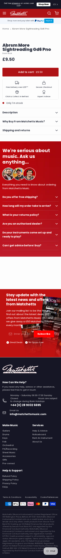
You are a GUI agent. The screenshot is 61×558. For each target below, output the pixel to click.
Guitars (6, 430)
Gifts (4, 459)
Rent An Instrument (42, 438)
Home (5, 28)
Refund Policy (9, 476)
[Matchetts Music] (19, 13)
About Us (37, 441)
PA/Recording (9, 448)
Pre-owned (8, 463)
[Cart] (55, 13)
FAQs (5, 486)
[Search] (48, 13)
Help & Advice (39, 430)
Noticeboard (39, 434)
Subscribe (43, 334)
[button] (30, 72)
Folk (4, 441)
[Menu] (5, 13)
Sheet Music (8, 452)
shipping (16, 3)
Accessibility (31, 497)
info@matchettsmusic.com (28, 414)
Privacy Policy (9, 483)
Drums (5, 434)
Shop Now (43, 4)
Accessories (9, 456)
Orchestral (8, 445)
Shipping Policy (10, 479)
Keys (4, 438)
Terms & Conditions (12, 497)
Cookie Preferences (49, 497)
